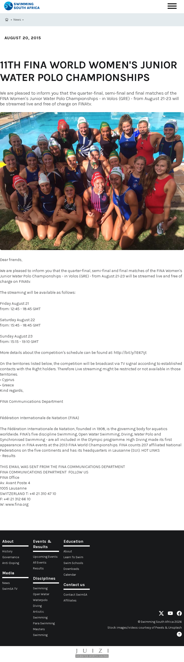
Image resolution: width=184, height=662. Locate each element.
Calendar (70, 575)
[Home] (22, 7)
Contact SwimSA (75, 595)
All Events (39, 562)
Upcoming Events (45, 557)
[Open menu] (172, 6)
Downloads (71, 569)
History (7, 551)
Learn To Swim (73, 557)
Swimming (40, 588)
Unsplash (175, 627)
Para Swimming (44, 623)
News (17, 20)
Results (38, 568)
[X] (161, 614)
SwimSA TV (10, 589)
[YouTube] (170, 614)
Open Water (41, 594)
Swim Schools (73, 563)
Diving (37, 606)
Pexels (159, 627)
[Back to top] (179, 635)
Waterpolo (40, 600)
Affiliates (70, 600)
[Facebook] (179, 614)
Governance (10, 557)
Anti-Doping (10, 563)
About (68, 551)
